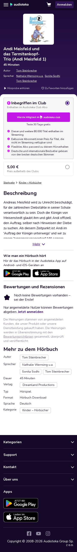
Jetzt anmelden (30, 311)
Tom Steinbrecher (26, 70)
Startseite (9, 182)
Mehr (36, 244)
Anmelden (64, 5)
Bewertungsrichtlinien (18, 337)
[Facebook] (29, 533)
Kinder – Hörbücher (30, 182)
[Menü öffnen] (6, 4)
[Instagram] (47, 533)
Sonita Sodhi (52, 76)
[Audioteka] (19, 4)
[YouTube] (38, 533)
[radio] (38, 104)
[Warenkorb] (49, 4)
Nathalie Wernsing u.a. (29, 76)
